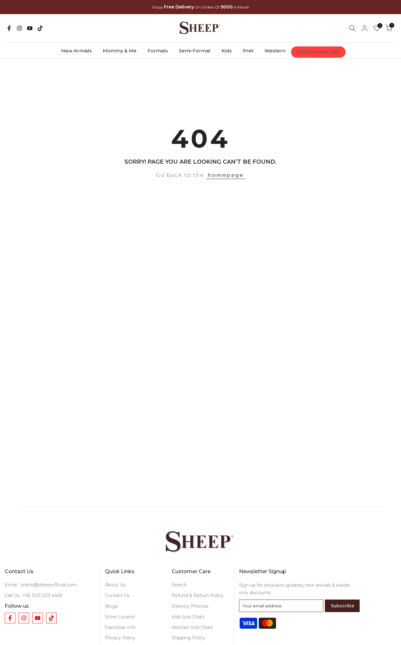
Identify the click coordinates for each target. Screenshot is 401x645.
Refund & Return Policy (197, 595)
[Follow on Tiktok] (40, 28)
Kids (226, 51)
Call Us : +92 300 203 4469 (33, 595)
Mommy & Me (120, 51)
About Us (115, 585)
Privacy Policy (120, 638)
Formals (158, 51)
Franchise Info (120, 627)
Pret (248, 51)
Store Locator (120, 617)
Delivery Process (190, 606)
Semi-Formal (195, 51)
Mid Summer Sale (318, 52)
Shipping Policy (188, 638)
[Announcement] (200, 6)
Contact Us (117, 595)
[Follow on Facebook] (9, 28)
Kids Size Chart (188, 617)
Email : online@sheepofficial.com (41, 585)
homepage (225, 175)
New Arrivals (76, 51)
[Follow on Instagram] (19, 28)
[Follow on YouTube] (30, 28)
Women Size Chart (192, 627)
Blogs (111, 606)
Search (179, 585)
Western (274, 51)
